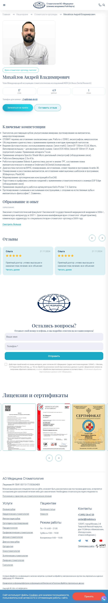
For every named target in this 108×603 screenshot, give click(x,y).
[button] (102, 238)
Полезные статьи (47, 509)
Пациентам (48, 503)
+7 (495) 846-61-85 (29, 99)
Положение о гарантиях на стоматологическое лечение (27, 496)
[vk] (86, 540)
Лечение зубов (9, 509)
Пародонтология (10, 528)
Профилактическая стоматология (18, 532)
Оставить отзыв (47, 107)
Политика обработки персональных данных (68, 583)
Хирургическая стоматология (16, 514)
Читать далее (13, 269)
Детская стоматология (13, 537)
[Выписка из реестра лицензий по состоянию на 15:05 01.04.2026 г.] (19, 427)
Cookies (33, 595)
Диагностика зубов (11, 542)
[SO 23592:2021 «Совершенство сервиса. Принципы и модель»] (54, 427)
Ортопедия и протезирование (15, 523)
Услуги (7, 503)
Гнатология (8, 565)
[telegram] (79, 540)
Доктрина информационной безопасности (38, 583)
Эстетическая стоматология (15, 556)
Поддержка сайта (86, 546)
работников (7, 578)
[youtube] (100, 540)
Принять (89, 596)
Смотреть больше (12, 224)
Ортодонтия (8, 546)
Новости (44, 514)
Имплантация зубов (11, 518)
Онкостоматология (11, 551)
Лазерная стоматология (13, 560)
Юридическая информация (13, 583)
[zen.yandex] (93, 540)
